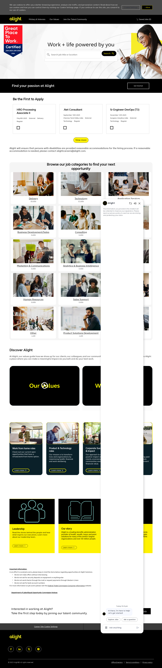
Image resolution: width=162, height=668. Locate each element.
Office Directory (117, 662)
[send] (137, 627)
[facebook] (11, 649)
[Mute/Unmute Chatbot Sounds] (135, 203)
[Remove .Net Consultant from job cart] (65, 127)
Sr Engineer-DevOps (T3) (124, 109)
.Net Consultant (72, 109)
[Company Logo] (18, 19)
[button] (131, 7)
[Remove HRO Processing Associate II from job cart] (18, 127)
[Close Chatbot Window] (139, 203)
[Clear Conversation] (130, 203)
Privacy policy (147, 662)
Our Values (54, 19)
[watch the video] (44, 386)
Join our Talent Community (75, 19)
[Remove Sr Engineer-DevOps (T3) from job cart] (111, 127)
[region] (122, 415)
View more (80, 140)
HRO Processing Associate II (26, 111)
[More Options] (106, 627)
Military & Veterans (37, 19)
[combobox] (73, 54)
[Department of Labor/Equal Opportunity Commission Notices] (80, 594)
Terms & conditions (132, 662)
